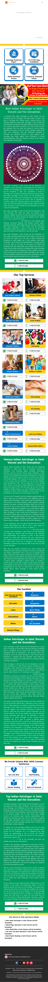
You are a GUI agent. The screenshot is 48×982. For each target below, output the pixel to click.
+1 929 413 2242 (22, 260)
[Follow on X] (20, 962)
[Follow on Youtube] (24, 962)
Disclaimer (9, 972)
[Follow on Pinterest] (27, 962)
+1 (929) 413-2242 (11, 10)
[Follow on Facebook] (16, 962)
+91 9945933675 (30, 970)
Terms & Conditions (36, 972)
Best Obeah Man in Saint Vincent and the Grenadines (23, 929)
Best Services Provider (19, 970)
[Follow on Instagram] (31, 962)
